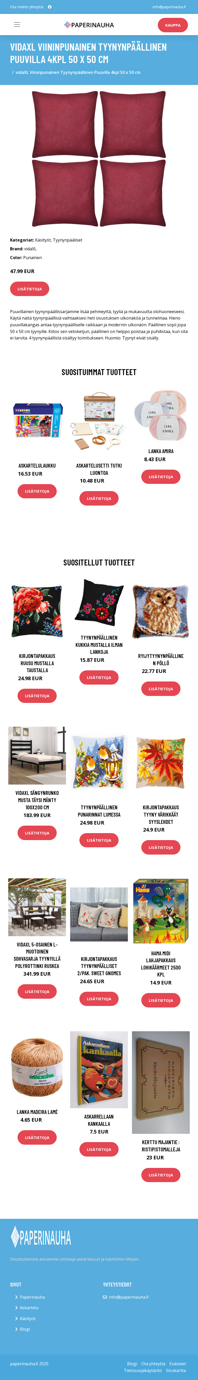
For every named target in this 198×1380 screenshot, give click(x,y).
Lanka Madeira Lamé (37, 1111)
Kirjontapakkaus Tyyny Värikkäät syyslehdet (161, 814)
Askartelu (29, 1308)
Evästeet (177, 1364)
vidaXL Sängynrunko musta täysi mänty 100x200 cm (37, 799)
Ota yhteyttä (153, 1364)
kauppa (172, 25)
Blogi (25, 1329)
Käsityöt (43, 240)
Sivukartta (176, 1370)
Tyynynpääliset (67, 240)
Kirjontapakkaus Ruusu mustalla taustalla (37, 663)
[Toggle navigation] (17, 24)
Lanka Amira (161, 451)
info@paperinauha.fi (169, 6)
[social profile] (50, 7)
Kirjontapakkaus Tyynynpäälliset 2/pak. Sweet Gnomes (99, 966)
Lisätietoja (30, 288)
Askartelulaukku (37, 465)
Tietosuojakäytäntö (143, 1370)
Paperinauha (32, 1297)
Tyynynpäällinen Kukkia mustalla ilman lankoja (99, 644)
